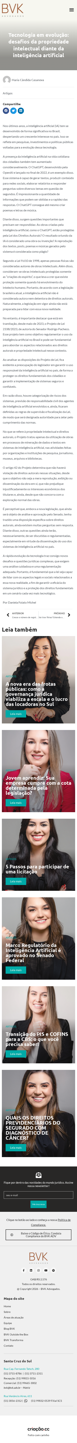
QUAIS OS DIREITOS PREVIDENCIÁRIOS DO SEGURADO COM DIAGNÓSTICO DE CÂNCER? (33, 1127)
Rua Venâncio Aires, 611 (18, 1396)
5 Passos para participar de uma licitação (37, 869)
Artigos (8, 93)
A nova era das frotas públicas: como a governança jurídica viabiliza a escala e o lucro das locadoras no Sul (37, 694)
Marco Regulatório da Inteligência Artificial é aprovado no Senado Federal (33, 952)
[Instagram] (38, 1270)
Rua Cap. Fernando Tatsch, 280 (21, 1368)
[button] (71, 9)
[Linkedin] (31, 1270)
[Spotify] (53, 1270)
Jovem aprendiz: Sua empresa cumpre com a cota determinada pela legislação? (38, 785)
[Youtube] (46, 1270)
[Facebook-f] (24, 1270)
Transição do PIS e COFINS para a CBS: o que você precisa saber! (37, 1039)
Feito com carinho (38, 1435)
